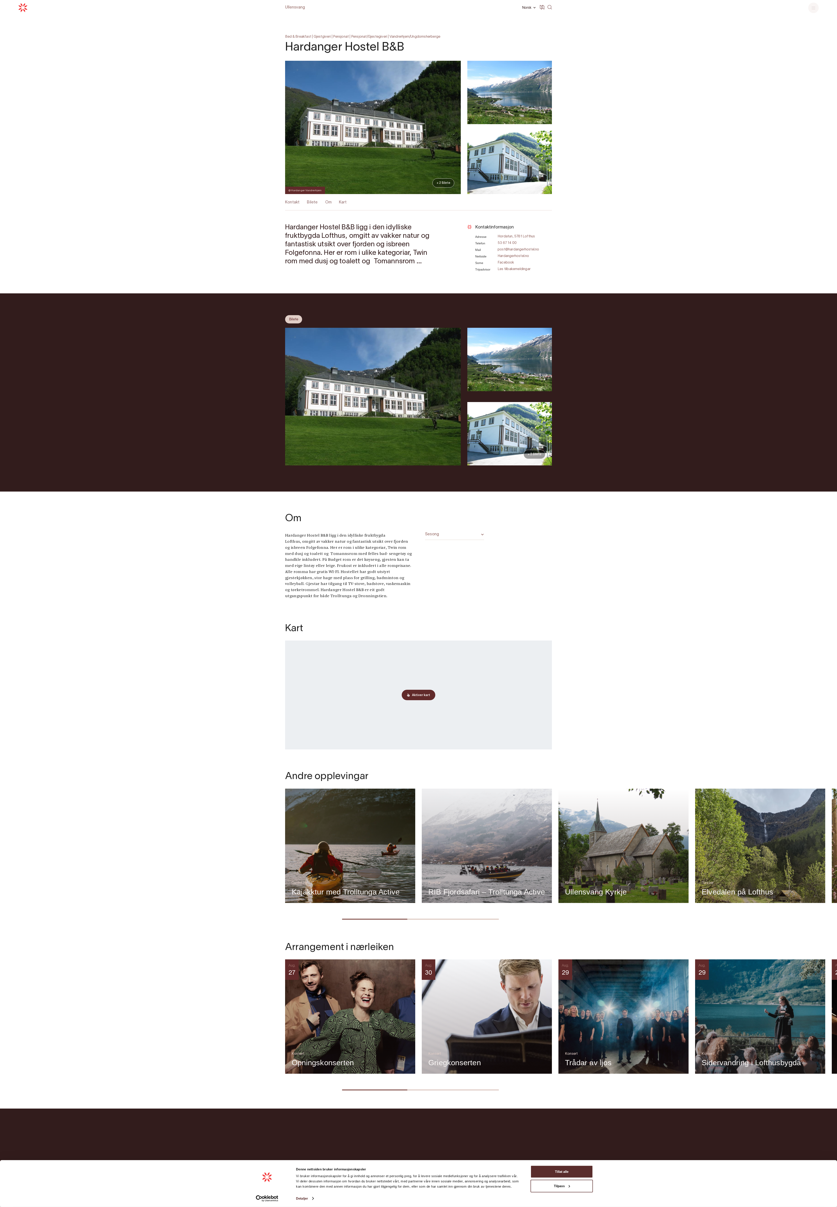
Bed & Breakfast (298, 36)
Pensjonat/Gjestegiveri (369, 36)
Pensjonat (341, 36)
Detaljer (302, 1198)
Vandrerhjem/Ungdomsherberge (415, 36)
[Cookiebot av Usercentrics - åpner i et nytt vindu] (267, 1198)
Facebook (506, 262)
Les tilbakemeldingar (514, 269)
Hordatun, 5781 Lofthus (516, 236)
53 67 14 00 (507, 243)
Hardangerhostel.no (513, 256)
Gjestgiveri (322, 36)
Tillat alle (561, 1171)
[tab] (293, 319)
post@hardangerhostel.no (518, 249)
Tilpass (559, 1186)
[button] (528, 7)
